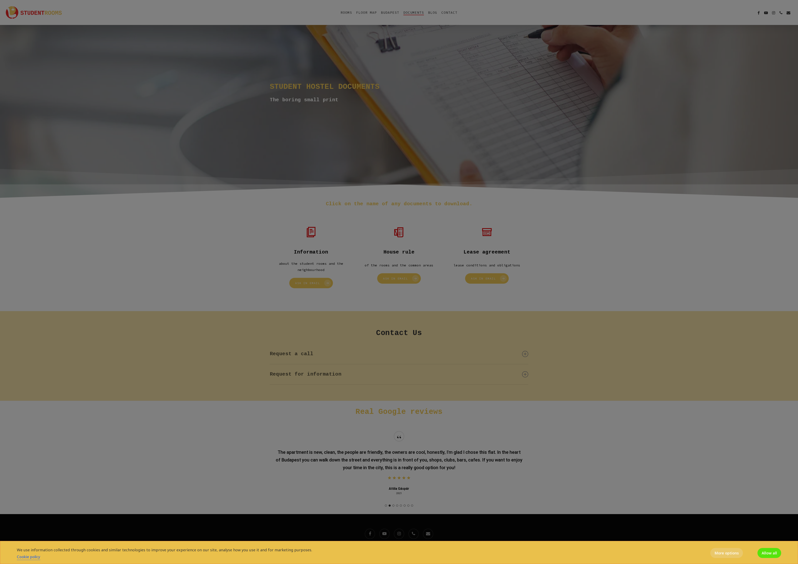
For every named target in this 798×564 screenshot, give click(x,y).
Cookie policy (28, 556)
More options (726, 552)
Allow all (769, 552)
